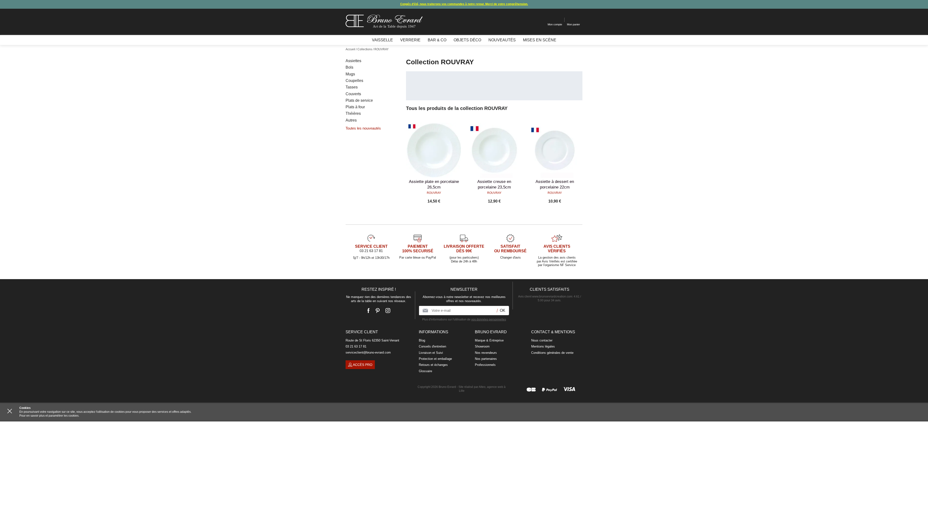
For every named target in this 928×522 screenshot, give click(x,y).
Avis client (545, 296)
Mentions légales (543, 346)
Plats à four (355, 107)
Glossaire (425, 371)
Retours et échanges (433, 365)
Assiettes (353, 61)
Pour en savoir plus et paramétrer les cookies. (49, 415)
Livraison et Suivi (431, 353)
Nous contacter (541, 340)
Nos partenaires (486, 359)
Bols (349, 67)
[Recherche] (540, 20)
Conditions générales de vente (552, 353)
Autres (351, 120)
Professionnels (485, 365)
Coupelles (354, 81)
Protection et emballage (435, 359)
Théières (353, 113)
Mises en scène (539, 40)
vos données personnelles (488, 319)
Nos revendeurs (486, 353)
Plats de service (359, 100)
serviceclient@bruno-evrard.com (368, 352)
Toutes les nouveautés (363, 128)
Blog (422, 340)
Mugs (350, 74)
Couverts (353, 94)
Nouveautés (502, 40)
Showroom (482, 346)
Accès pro (362, 365)
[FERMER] (9, 411)
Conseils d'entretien (432, 346)
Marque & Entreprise (489, 340)
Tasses (352, 87)
